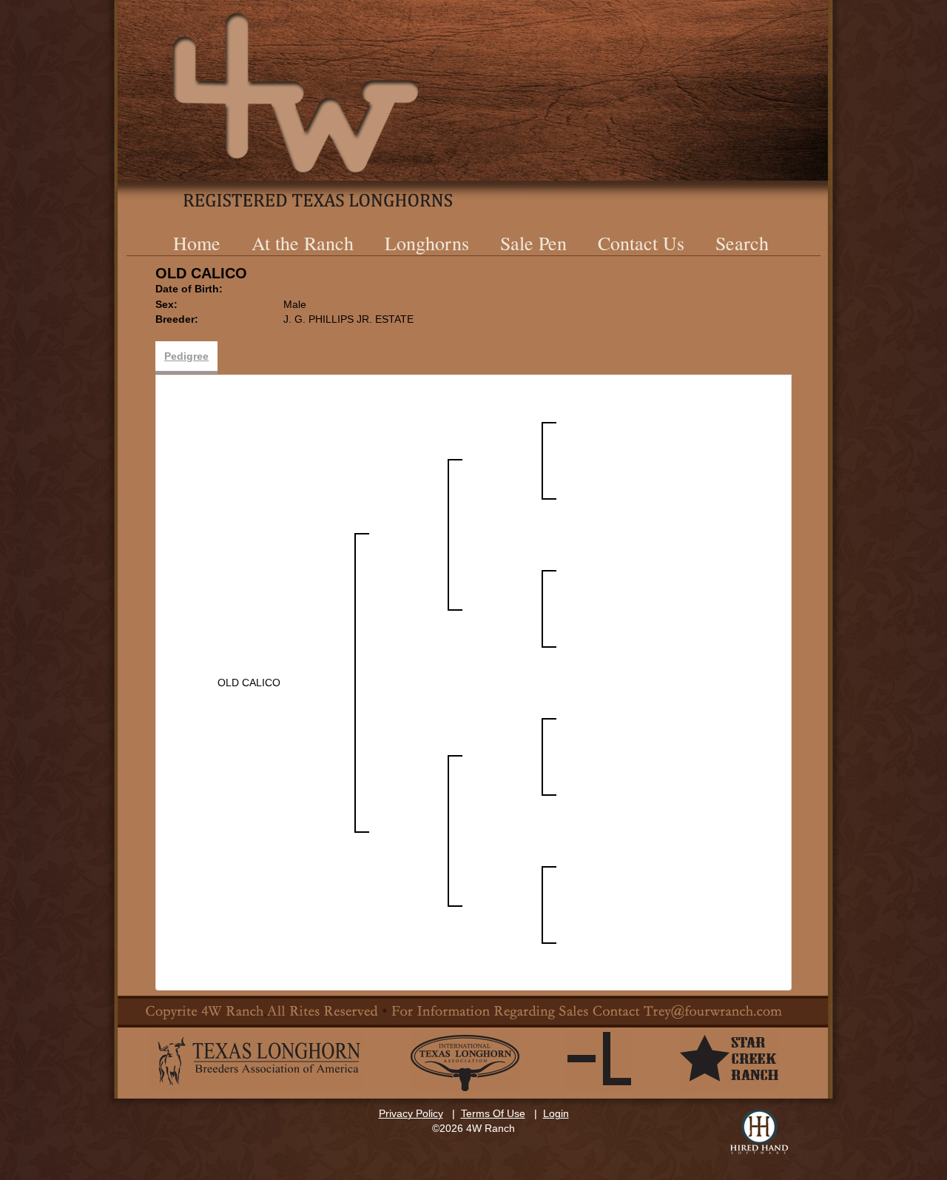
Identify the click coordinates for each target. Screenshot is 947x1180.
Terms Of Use (493, 1113)
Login (556, 1113)
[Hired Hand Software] (759, 1132)
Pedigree (186, 356)
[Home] (473, 103)
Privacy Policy (411, 1113)
